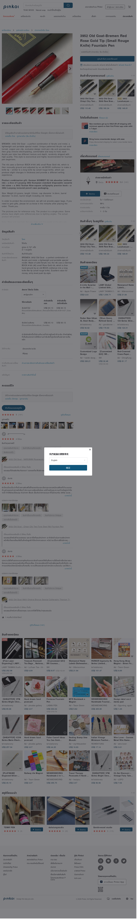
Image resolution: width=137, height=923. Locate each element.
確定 (68, 467)
